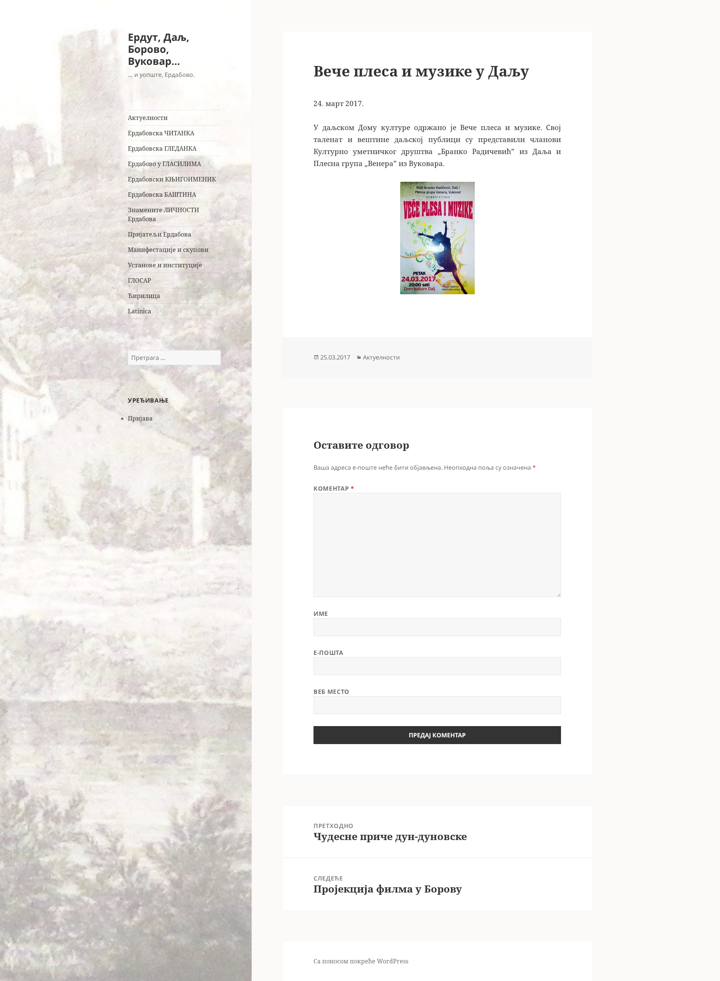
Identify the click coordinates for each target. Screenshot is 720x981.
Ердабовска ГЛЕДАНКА (162, 148)
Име (321, 614)
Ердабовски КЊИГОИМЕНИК (172, 179)
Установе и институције (165, 265)
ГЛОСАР (139, 280)
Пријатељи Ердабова (159, 234)
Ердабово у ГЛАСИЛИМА (164, 164)
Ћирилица (144, 296)
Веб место (332, 691)
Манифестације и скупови (168, 250)
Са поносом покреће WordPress (361, 961)
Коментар (334, 488)
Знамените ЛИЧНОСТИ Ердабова (163, 214)
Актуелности (148, 118)
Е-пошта (328, 653)
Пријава (140, 418)
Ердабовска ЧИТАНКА (161, 133)
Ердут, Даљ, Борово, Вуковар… (158, 49)
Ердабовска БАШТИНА (162, 194)
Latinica (139, 311)
